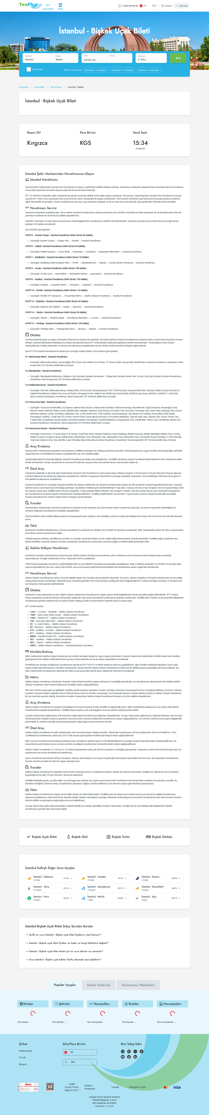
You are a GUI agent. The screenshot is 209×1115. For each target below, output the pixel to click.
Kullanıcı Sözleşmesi (89, 1087)
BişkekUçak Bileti (44, 837)
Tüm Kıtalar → (24, 1022)
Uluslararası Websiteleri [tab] (138, 985)
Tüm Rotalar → (129, 1022)
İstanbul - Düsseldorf (153, 886)
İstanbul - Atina (41, 886)
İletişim (23, 1064)
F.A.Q (22, 1057)
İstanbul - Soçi (149, 896)
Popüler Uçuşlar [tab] (65, 985)
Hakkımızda (25, 1051)
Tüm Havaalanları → (166, 1022)
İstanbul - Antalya (97, 876)
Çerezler (115, 1087)
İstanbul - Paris (41, 896)
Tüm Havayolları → (96, 1022)
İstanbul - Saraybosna (99, 886)
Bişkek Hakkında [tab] (98, 985)
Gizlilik (72, 1084)
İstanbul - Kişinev (151, 876)
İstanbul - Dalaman (43, 876)
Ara (178, 58)
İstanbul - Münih (96, 896)
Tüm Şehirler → (59, 1022)
